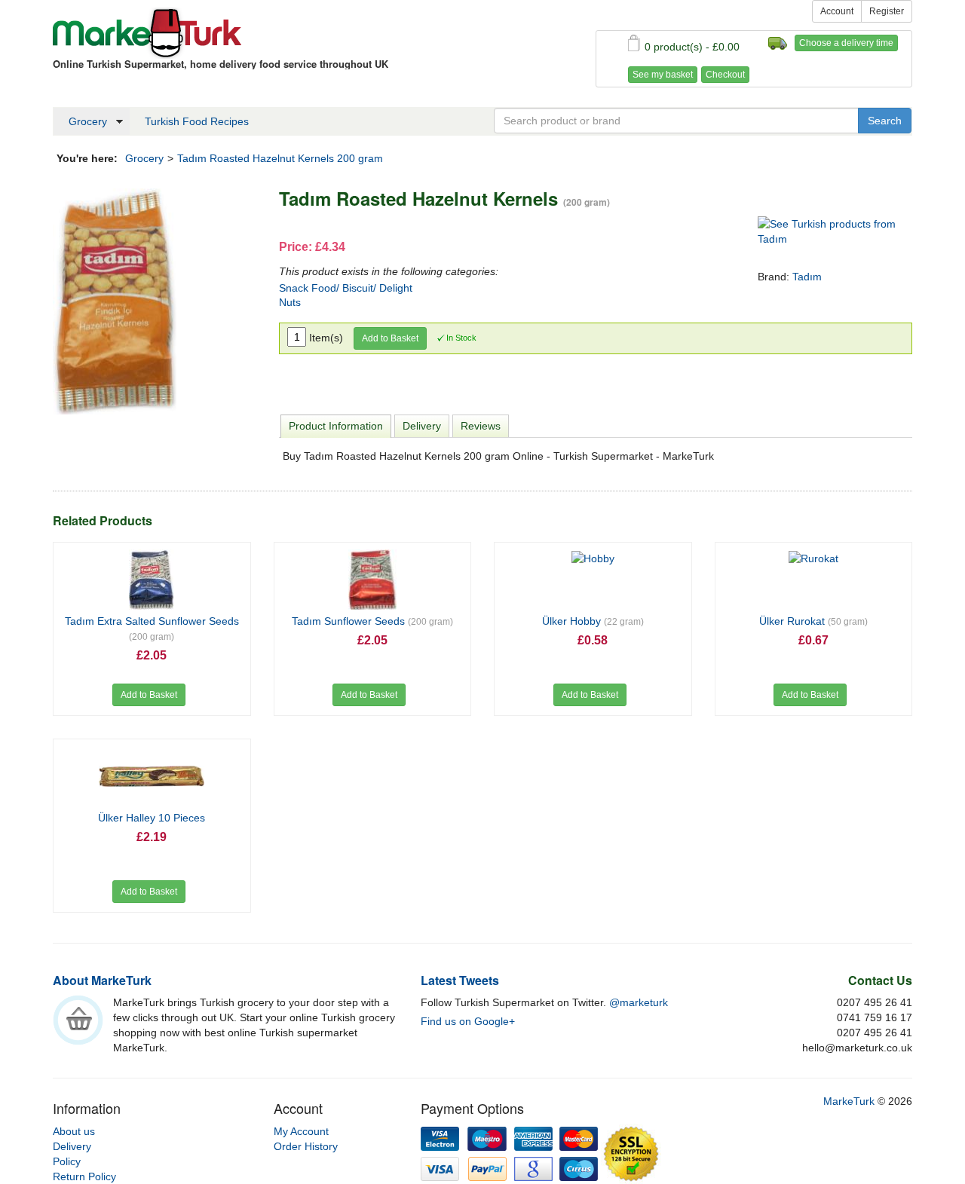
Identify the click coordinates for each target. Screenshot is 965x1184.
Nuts (290, 302)
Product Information (336, 426)
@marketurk (638, 1002)
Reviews (481, 426)
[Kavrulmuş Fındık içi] (114, 301)
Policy (67, 1161)
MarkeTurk (147, 33)
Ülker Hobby (593, 621)
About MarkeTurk (102, 980)
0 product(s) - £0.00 (692, 47)
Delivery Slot (777, 43)
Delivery (422, 426)
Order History (306, 1146)
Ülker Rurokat (813, 621)
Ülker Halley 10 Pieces (151, 818)
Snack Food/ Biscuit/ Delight (345, 288)
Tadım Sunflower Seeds (372, 621)
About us (74, 1131)
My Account (301, 1131)
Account (836, 11)
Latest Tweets (460, 980)
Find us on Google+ (468, 1021)
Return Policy (84, 1176)
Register (886, 11)
